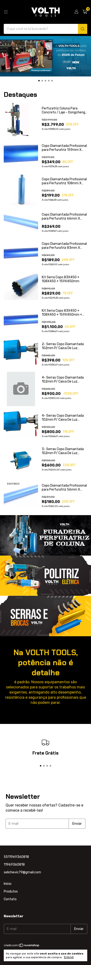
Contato (10, 899)
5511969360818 (16, 857)
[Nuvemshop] (22, 946)
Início (7, 884)
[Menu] (6, 12)
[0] (84, 12)
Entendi (69, 957)
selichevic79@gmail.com (22, 872)
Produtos (11, 891)
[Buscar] (82, 29)
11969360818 (14, 865)
